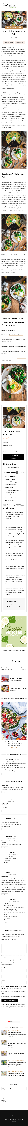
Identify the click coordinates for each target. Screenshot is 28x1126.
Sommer (19, 27)
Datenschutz (20, 1119)
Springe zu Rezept (9, 42)
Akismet (3, 961)
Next (26, 720)
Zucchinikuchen (11, 330)
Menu (25, 5)
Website (3, 980)
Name (3, 968)
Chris (8, 872)
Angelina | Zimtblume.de (14, 781)
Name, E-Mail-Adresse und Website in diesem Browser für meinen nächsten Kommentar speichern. (13, 987)
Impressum (14, 1122)
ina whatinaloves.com (13, 800)
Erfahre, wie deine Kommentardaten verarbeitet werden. (13, 1007)
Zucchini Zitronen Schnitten (16, 335)
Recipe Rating (4, 940)
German (11, 1021)
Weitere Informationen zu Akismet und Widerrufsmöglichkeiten (9, 964)
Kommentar (4, 943)
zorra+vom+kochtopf (13, 759)
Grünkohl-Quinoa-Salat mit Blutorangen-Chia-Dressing (14, 743)
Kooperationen (13, 1119)
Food (8, 27)
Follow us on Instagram (3, 1101)
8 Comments (23, 668)
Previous (1, 720)
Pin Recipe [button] (13, 459)
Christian (23, 651)
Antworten (5, 773)
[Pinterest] (19, 661)
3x (23, 472)
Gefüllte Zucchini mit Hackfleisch (18, 346)
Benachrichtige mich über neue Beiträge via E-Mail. (14, 997)
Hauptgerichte (13, 27)
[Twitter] (15, 661)
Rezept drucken (20, 42)
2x (20, 472)
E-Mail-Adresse (5, 974)
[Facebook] (12, 661)
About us (7, 1119)
